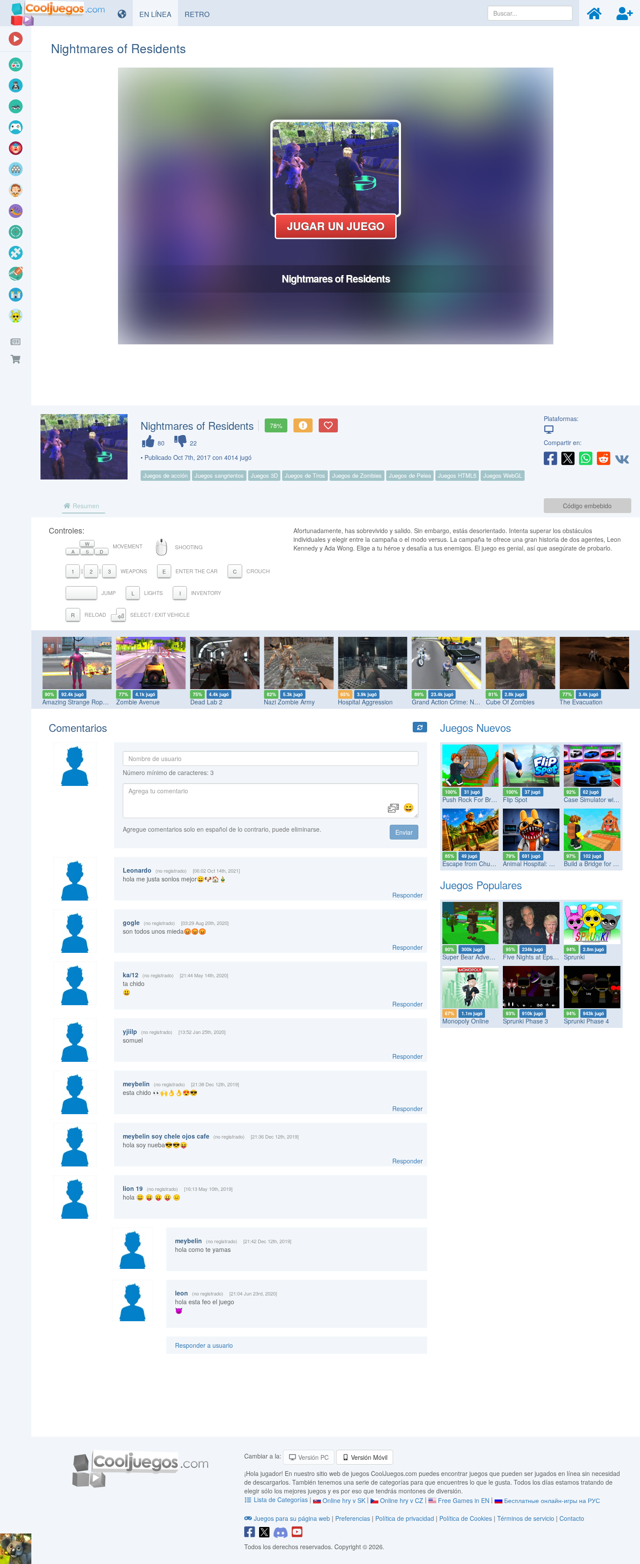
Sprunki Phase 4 (586, 1021)
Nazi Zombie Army (289, 701)
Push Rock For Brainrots (476, 799)
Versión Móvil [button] (368, 1457)
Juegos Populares (481, 884)
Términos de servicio (525, 1518)
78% (276, 425)
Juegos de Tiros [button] (305, 475)
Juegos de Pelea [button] (410, 475)
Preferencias (353, 1518)
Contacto (571, 1518)
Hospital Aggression (365, 701)
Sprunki (574, 956)
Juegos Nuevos (475, 727)
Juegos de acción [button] (165, 475)
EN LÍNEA (158, 14)
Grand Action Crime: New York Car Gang (468, 701)
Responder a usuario (204, 1345)
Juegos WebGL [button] (502, 475)
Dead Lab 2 (206, 701)
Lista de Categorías (281, 1499)
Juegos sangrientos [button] (219, 475)
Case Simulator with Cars (598, 799)
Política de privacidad (404, 1518)
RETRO (200, 14)
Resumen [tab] (85, 505)
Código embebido (587, 505)
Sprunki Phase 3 (525, 1021)
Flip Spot (515, 799)
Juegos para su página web (292, 1518)
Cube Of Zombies (510, 701)
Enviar (404, 832)
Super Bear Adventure (473, 956)
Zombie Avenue (138, 701)
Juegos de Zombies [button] (357, 475)
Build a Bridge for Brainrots (601, 863)
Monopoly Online (465, 1021)
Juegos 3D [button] (264, 475)
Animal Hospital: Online (535, 863)
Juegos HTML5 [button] (457, 475)
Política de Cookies (465, 1518)
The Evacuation (581, 701)
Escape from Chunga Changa (483, 863)
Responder (407, 895)
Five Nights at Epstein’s (535, 956)
